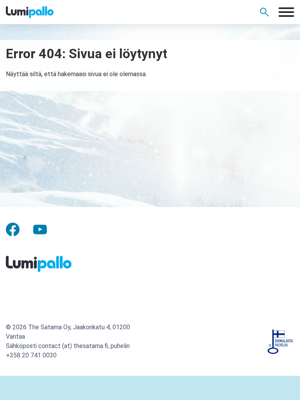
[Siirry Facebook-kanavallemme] (13, 228)
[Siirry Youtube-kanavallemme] (40, 228)
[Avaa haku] (264, 12)
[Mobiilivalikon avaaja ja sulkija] (286, 12)
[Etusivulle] (43, 12)
